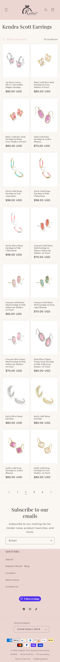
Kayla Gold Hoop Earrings (42, 417)
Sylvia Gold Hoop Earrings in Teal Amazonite (14, 193)
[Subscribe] (51, 540)
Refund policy (26, 654)
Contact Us (12, 586)
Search (9, 559)
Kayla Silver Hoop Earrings (14, 417)
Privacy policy (43, 654)
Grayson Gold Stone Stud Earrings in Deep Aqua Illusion (44, 305)
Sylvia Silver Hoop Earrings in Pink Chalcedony (14, 248)
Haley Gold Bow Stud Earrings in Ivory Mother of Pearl (44, 84)
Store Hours (12, 580)
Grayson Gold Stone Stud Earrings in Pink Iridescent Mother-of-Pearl (16, 306)
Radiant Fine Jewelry (28, 650)
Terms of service (22, 659)
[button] (6, 9)
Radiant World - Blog (17, 566)
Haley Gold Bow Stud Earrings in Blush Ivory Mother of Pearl (16, 139)
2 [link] (26, 492)
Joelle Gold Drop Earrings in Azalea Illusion (14, 470)
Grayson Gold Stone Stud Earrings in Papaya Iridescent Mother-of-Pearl (43, 249)
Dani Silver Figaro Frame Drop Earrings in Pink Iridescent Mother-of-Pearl (44, 363)
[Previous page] (9, 492)
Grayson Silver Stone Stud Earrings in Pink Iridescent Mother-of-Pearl (16, 363)
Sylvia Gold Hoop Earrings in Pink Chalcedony (42, 193)
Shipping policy (40, 659)
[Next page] (50, 492)
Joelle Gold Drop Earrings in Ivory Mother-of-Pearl (42, 470)
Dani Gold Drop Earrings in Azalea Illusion (42, 139)
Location (11, 573)
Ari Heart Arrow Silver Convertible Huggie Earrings (14, 84)
